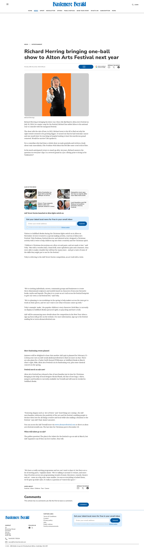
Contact (45, 518)
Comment (83, 504)
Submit (82, 224)
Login (136, 4)
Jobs (44, 522)
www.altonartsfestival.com (65, 425)
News (26, 44)
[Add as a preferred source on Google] (100, 67)
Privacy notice (66, 227)
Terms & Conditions (49, 516)
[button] (7, 4)
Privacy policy (47, 520)
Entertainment (37, 44)
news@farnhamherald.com (17, 542)
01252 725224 (15, 538)
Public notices (48, 524)
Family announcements (50, 526)
